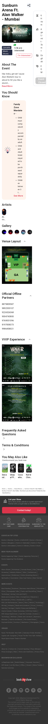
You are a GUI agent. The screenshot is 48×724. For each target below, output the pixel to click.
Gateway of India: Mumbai (32, 633)
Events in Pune (36, 543)
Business (15, 588)
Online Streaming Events (29, 575)
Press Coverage (7, 652)
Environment (6, 600)
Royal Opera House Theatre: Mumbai (14, 638)
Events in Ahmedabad (9, 546)
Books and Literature (22, 605)
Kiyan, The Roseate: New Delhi (12, 633)
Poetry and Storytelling (28, 591)
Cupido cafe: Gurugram (9, 636)
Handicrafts (21, 600)
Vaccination (14, 578)
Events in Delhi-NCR (21, 540)
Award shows (6, 575)
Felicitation (40, 588)
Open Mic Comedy (25, 614)
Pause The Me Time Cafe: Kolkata (29, 636)
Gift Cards (5, 665)
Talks (24, 572)
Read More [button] (7, 86)
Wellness (14, 617)
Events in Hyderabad (23, 543)
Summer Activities (8, 668)
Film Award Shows (30, 619)
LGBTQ (28, 600)
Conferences (32, 572)
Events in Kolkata (23, 546)
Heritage (11, 608)
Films (3, 591)
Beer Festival (37, 578)
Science (35, 614)
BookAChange (19, 662)
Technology (5, 594)
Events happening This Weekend (12, 559)
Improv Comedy (7, 611)
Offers (22, 665)
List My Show (14, 665)
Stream (28, 665)
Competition (25, 597)
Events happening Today (9, 556)
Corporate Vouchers (32, 662)
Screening (5, 572)
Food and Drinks (7, 622)
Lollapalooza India (7, 662)
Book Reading (6, 588)
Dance (21, 602)
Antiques (11, 605)
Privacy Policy (39, 652)
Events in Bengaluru (8, 543)
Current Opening (23, 649)
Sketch (31, 602)
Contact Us (13, 649)
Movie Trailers (38, 665)
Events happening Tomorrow (28, 556)
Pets (26, 602)
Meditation (25, 622)
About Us (5, 649)
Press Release (35, 649)
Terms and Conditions (26, 652)
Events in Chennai (35, 540)
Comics (39, 605)
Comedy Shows (26, 569)
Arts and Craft (21, 594)
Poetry (42, 622)
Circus (33, 605)
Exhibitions (15, 575)
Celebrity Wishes (15, 572)
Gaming (4, 608)
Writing (4, 605)
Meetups (40, 569)
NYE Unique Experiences (10, 614)
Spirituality (5, 578)
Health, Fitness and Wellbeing (25, 608)
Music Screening (19, 611)
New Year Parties (25, 578)
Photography (34, 622)
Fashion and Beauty (15, 619)
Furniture (17, 622)
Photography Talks (13, 591)
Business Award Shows (27, 588)
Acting (13, 594)
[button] (17, 241)
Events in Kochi (35, 546)
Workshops (15, 569)
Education (34, 597)
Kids (34, 569)
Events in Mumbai (7, 540)
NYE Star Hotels (31, 611)
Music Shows (6, 569)
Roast (39, 591)
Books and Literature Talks (10, 597)
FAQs (15, 652)
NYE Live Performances (9, 602)
